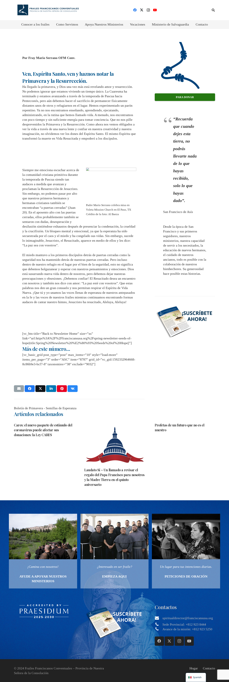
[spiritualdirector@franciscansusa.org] (158, 618)
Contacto (209, 668)
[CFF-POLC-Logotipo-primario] (47, 10)
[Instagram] (148, 10)
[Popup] (185, 321)
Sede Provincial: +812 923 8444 (184, 624)
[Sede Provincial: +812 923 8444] (158, 624)
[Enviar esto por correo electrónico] (19, 388)
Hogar (193, 668)
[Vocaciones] (114, 551)
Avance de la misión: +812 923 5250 (187, 629)
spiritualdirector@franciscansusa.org (187, 618)
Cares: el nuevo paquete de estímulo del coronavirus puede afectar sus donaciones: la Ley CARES (43, 430)
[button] (213, 10)
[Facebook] (135, 10)
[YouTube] (155, 10)
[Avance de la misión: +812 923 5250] (158, 629)
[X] (141, 10)
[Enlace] (43, 551)
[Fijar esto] (62, 388)
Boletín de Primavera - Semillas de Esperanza (45, 408)
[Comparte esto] (30, 388)
